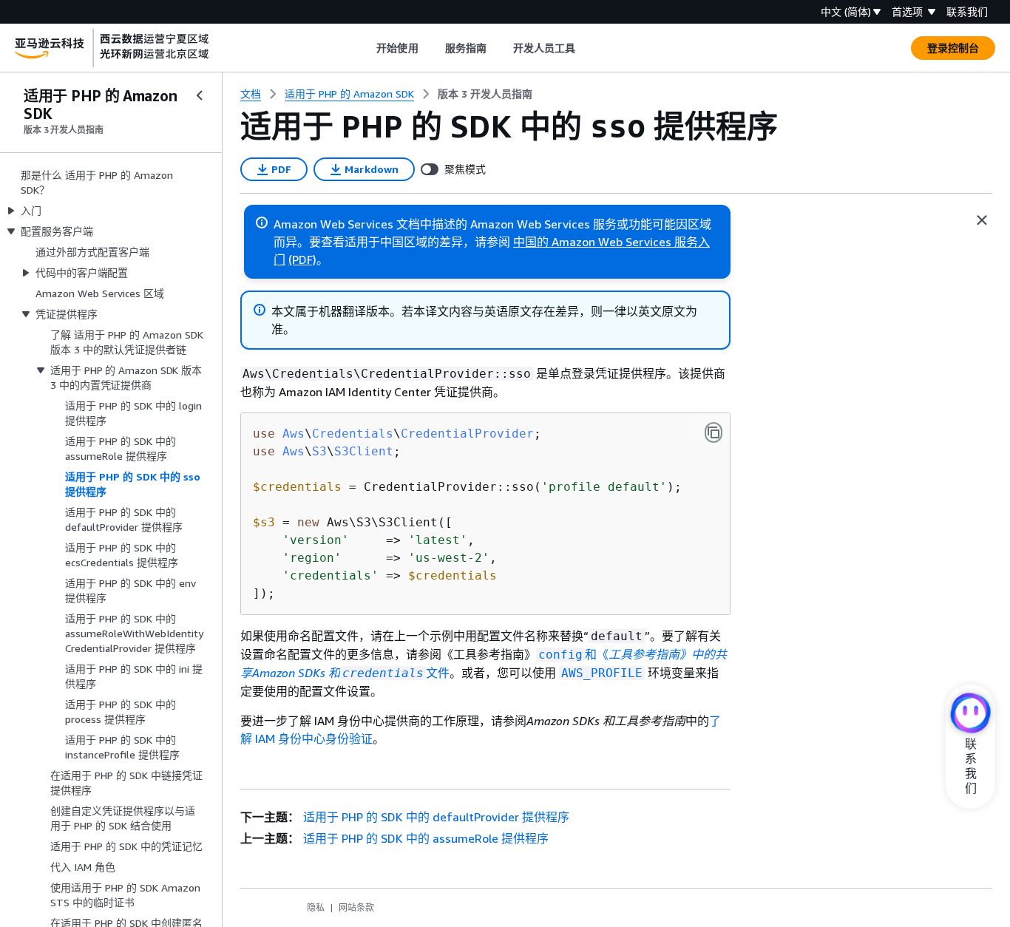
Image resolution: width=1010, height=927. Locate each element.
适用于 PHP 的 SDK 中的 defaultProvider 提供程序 (436, 816)
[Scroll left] (365, 48)
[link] (485, 93)
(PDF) (302, 259)
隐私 (316, 907)
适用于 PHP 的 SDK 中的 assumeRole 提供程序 (426, 838)
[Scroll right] (586, 48)
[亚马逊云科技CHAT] (970, 714)
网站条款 (356, 907)
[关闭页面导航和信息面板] (982, 220)
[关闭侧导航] (199, 95)
